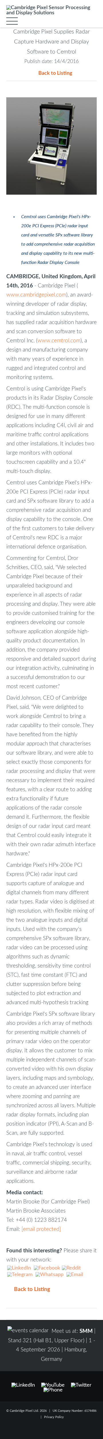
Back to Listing (55, 73)
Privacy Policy (54, 1417)
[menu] (12, 21)
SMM (86, 1331)
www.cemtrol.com (58, 341)
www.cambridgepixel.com (36, 295)
